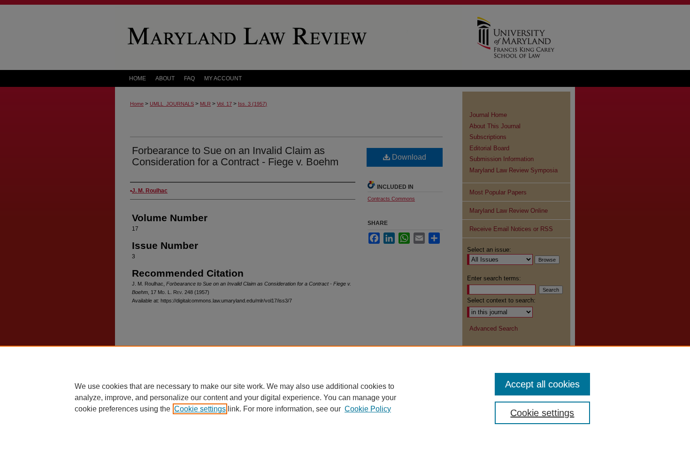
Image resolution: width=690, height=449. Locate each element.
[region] (345, 397)
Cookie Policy (368, 409)
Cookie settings (200, 409)
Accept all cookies (542, 384)
